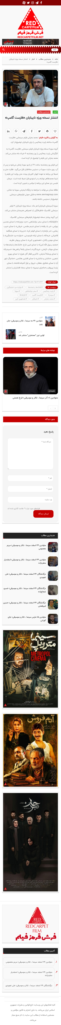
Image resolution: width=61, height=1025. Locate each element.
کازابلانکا (23, 295)
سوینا (17, 291)
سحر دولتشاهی (30, 291)
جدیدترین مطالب (45, 59)
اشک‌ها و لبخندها (34, 287)
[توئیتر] (39, 131)
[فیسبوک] (31, 131)
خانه (56, 59)
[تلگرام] (24, 131)
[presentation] (51, 408)
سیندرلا (51, 295)
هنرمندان (52, 391)
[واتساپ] (16, 131)
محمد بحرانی (49, 299)
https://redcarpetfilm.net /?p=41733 (28, 282)
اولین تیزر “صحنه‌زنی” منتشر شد (31, 335)
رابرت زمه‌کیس (48, 291)
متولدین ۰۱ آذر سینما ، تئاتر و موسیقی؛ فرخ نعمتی (35, 398)
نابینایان (35, 299)
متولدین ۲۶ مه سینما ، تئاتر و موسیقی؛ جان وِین (24, 322)
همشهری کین (20, 299)
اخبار (33, 59)
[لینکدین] (8, 131)
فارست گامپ (37, 295)
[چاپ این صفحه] (47, 131)
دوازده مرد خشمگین (14, 287)
